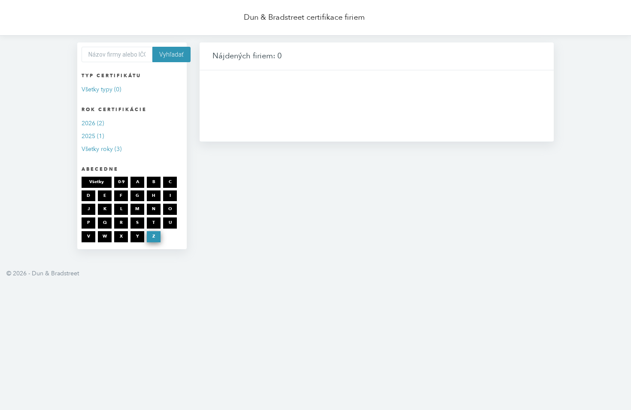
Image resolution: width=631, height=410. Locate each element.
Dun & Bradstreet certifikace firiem (304, 17)
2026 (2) (93, 123)
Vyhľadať (171, 54)
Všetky (96, 182)
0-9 (121, 182)
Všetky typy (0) (101, 89)
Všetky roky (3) (101, 149)
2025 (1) (93, 136)
